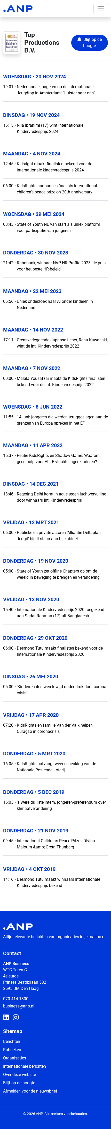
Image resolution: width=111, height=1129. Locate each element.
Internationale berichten (24, 1066)
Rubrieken (12, 1049)
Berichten (11, 1041)
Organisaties (14, 1058)
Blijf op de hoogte (19, 1082)
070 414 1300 (15, 998)
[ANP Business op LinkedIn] (6, 1017)
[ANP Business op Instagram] (16, 1017)
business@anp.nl (18, 1006)
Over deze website (19, 1074)
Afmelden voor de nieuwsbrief (30, 1091)
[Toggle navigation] (100, 9)
